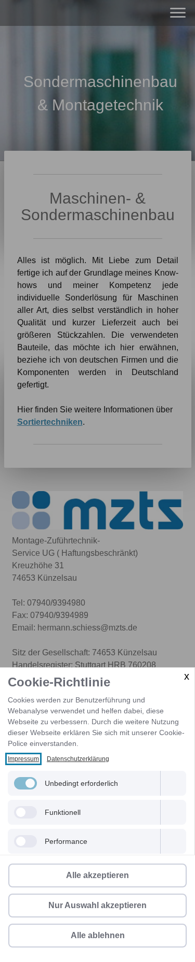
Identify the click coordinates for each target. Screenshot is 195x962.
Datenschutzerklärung (78, 759)
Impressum (23, 759)
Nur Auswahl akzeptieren (97, 905)
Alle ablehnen (98, 935)
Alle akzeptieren (97, 875)
